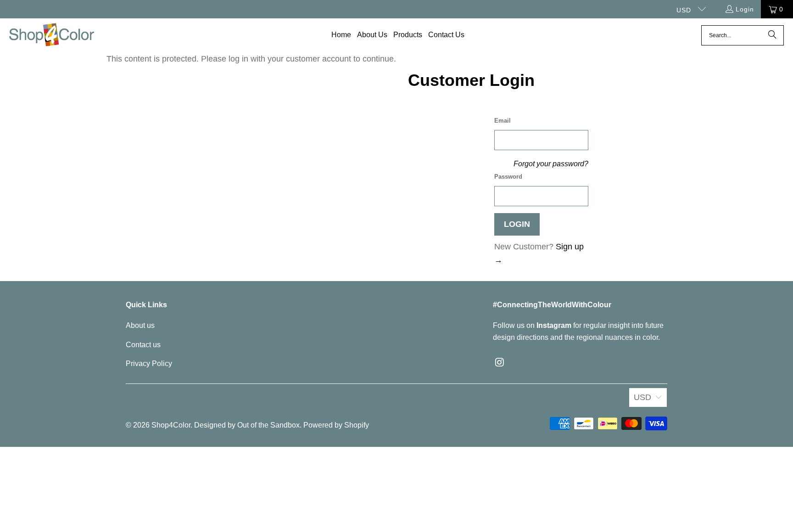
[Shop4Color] (51, 35)
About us (140, 325)
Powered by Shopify (336, 425)
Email (502, 120)
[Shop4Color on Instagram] (500, 363)
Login (745, 9)
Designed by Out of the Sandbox (247, 425)
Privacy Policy (149, 363)
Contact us (143, 345)
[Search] (772, 35)
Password (508, 176)
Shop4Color (170, 425)
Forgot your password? (551, 163)
